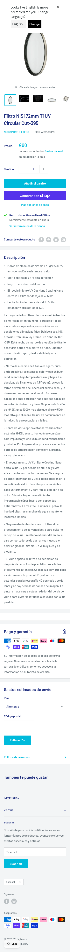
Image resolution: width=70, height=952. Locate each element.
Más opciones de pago (35, 204)
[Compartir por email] (63, 239)
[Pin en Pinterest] (48, 239)
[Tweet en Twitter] (56, 239)
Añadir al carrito (35, 183)
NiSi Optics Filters (16, 132)
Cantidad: (10, 169)
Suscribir (16, 863)
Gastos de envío (54, 151)
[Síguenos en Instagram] (14, 901)
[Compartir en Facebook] (41, 239)
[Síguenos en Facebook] (6, 901)
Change (34, 24)
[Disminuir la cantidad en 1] (23, 169)
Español (10, 881)
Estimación (17, 740)
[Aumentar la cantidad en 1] (43, 169)
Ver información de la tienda (27, 226)
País (6, 698)
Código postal (12, 716)
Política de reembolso (17, 757)
